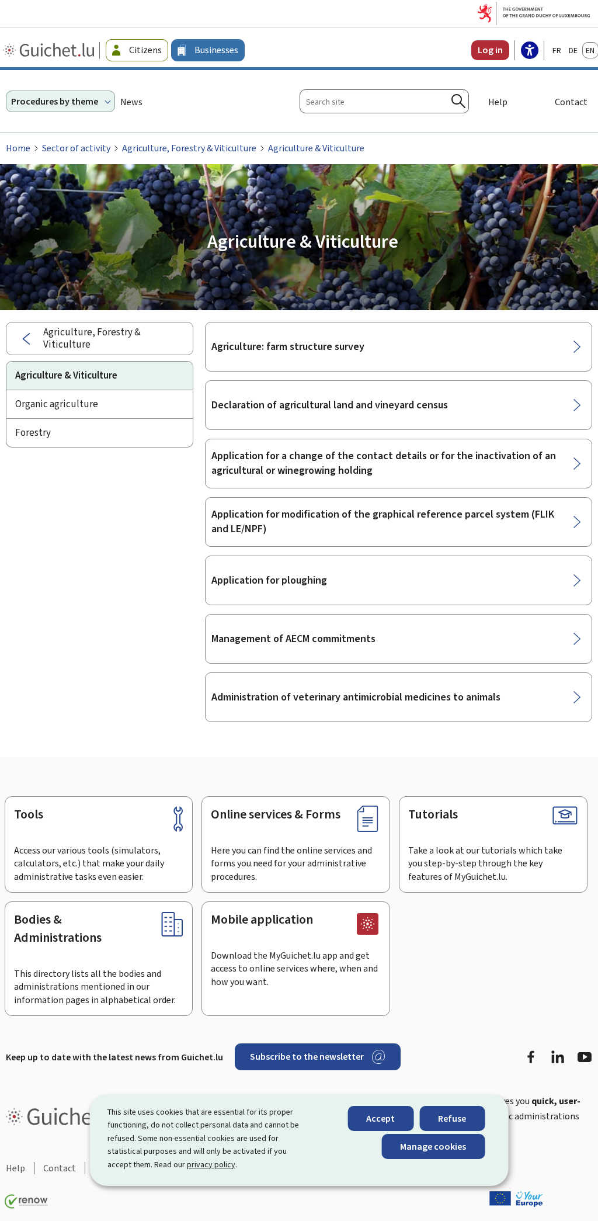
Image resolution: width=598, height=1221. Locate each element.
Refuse (452, 1118)
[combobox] (384, 101)
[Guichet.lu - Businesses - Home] (50, 50)
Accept (380, 1118)
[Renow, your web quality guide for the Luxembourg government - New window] (26, 1202)
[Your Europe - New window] (516, 1198)
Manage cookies (433, 1146)
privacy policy (211, 1164)
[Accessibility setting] (529, 51)
